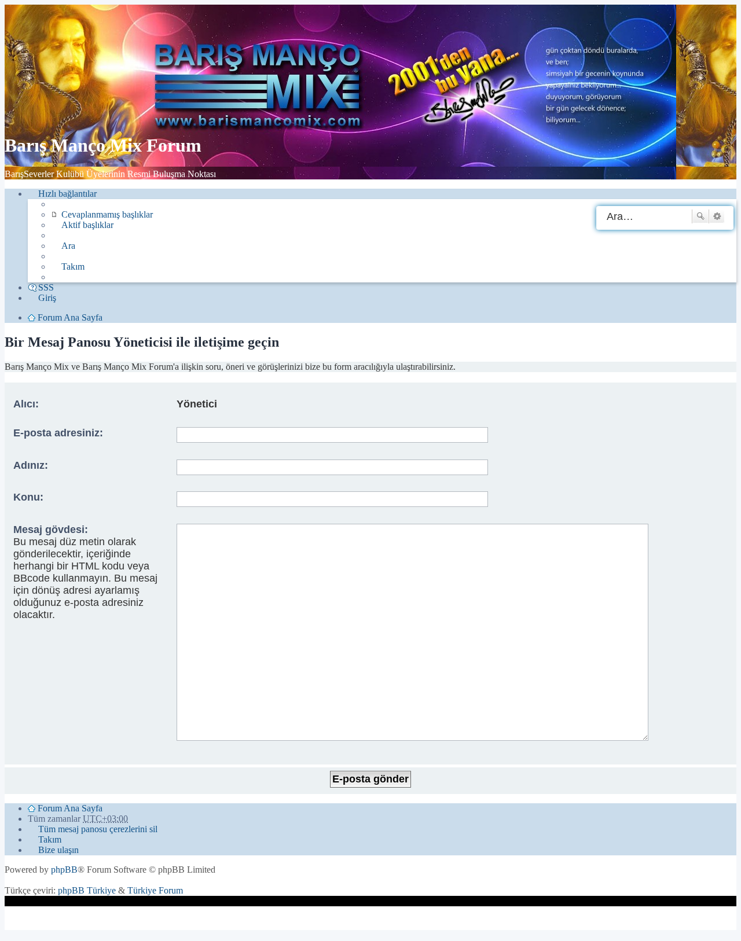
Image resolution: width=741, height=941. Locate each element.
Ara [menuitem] (68, 246)
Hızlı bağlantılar (67, 194)
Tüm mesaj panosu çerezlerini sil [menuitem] (97, 829)
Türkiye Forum (155, 890)
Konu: (28, 497)
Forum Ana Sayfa (70, 808)
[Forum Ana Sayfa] (262, 117)
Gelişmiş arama (717, 216)
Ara (700, 216)
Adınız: (30, 465)
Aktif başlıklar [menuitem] (87, 225)
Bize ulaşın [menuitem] (58, 850)
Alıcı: (26, 404)
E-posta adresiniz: (58, 433)
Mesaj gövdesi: (50, 529)
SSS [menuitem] (46, 287)
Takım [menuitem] (73, 266)
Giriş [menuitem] (47, 298)
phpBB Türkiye (87, 890)
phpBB (64, 869)
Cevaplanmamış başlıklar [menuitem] (107, 214)
